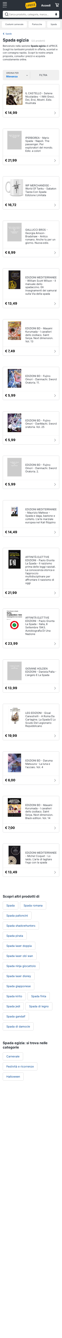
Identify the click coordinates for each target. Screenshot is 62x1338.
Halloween (13, 1076)
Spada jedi (13, 1006)
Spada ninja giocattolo (21, 966)
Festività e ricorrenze (20, 1066)
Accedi (45, 5)
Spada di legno (39, 1006)
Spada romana (33, 905)
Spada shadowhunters (20, 925)
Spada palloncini (17, 915)
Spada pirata (14, 935)
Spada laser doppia (19, 946)
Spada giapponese (18, 986)
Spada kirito (14, 996)
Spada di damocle (18, 1026)
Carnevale (12, 1056)
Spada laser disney (18, 976)
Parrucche (37, 24)
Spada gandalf (15, 1016)
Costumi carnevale (14, 24)
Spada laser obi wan (19, 956)
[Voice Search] (56, 15)
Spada (54, 24)
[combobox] (31, 14)
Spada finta (38, 996)
